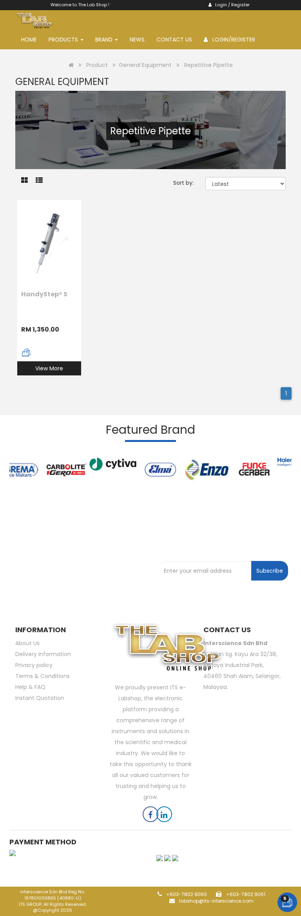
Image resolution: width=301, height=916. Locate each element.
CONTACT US (174, 39)
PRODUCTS (64, 39)
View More (49, 368)
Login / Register (231, 5)
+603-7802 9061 (245, 894)
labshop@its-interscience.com (216, 901)
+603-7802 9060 (186, 894)
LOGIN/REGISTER (231, 39)
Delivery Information (43, 654)
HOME (29, 39)
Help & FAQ (30, 687)
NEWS (137, 39)
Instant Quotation (39, 698)
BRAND (104, 39)
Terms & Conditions (42, 676)
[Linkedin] (164, 816)
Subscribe (269, 571)
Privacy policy (34, 665)
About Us (27, 643)
